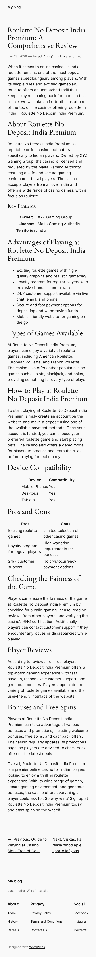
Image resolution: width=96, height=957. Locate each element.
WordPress (37, 947)
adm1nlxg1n (46, 56)
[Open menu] (85, 7)
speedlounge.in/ (35, 78)
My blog (14, 7)
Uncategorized (71, 56)
